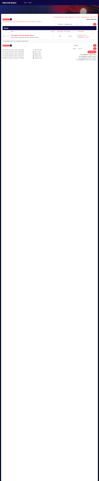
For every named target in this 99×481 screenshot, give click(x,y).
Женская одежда (31, 21)
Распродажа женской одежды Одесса (22, 35)
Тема (12, 31)
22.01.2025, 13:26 (81, 35)
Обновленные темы (59, 17)
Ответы (53, 31)
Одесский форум (9, 2)
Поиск (91, 17)
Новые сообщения (69, 17)
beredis (87, 37)
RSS (95, 17)
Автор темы (67, 31)
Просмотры (60, 31)
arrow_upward (96, 478)
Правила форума (85, 17)
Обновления (81, 31)
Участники (77, 17)
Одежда (39, 21)
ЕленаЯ (70, 36)
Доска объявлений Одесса (19, 21)
